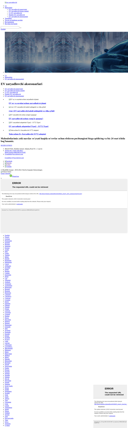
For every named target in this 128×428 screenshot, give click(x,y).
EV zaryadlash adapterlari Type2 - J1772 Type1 (28, 126)
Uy (6, 6)
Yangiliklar (8, 18)
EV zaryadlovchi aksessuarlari (18, 16)
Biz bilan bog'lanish (11, 24)
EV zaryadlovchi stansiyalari (18, 9)
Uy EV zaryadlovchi (15, 13)
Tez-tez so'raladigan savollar (14, 20)
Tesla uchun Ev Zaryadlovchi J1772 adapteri (27, 134)
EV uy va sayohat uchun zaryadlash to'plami (27, 103)
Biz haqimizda (9, 22)
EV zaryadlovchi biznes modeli (19, 11)
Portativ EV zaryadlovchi (17, 15)
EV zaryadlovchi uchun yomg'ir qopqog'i (26, 119)
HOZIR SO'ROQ (6, 145)
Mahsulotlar (8, 7)
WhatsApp (15, 176)
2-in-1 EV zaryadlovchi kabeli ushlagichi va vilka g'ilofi (31, 111)
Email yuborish (5, 173)
